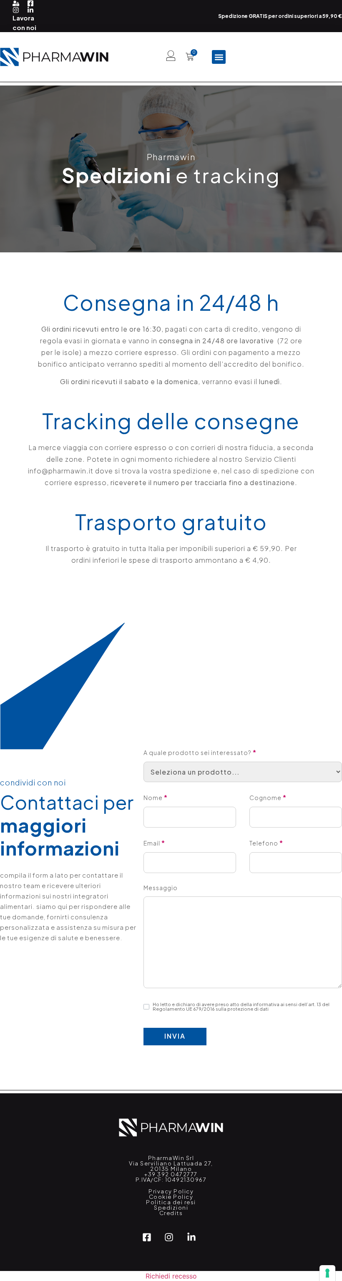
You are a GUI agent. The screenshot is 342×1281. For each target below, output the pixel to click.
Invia (175, 1036)
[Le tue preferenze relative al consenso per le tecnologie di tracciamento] (327, 1273)
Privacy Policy (171, 1191)
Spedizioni (171, 1207)
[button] (219, 57)
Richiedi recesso (171, 1276)
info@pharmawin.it (60, 470)
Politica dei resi (171, 1202)
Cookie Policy (171, 1196)
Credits (171, 1213)
